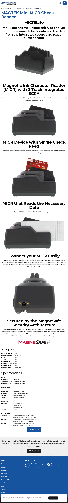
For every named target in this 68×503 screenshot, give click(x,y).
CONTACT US (34, 451)
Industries (4, 473)
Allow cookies (53, 498)
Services (3, 467)
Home (2, 8)
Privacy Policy (26, 499)
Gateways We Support (7, 479)
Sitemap (3, 489)
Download (34, 429)
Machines (8, 8)
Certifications (5, 483)
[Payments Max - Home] (28, 3)
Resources (4, 476)
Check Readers (17, 8)
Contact (3, 492)
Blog (2, 486)
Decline (62, 498)
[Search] (56, 3)
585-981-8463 (55, 466)
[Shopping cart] (60, 3)
